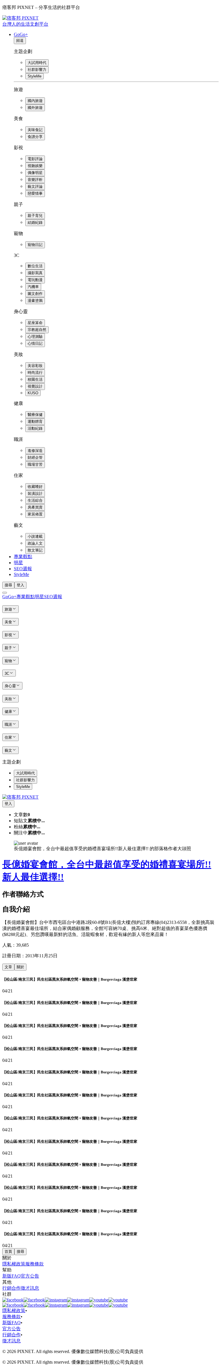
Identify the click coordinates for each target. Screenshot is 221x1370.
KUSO (33, 393)
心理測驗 (35, 336)
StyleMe (34, 76)
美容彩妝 (35, 365)
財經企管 (35, 457)
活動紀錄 (35, 428)
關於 (20, 967)
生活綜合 (35, 500)
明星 (18, 562)
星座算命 (35, 323)
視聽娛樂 (35, 166)
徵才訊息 (30, 1288)
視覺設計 (35, 386)
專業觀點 (23, 556)
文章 (8, 967)
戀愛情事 (35, 193)
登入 (20, 585)
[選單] (4, 593)
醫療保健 (35, 414)
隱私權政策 (13, 1263)
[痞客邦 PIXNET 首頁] (20, 797)
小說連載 (35, 536)
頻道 (20, 40)
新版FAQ (11, 1276)
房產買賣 (35, 507)
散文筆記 (35, 550)
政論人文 (35, 543)
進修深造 (35, 450)
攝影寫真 (35, 273)
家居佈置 (35, 514)
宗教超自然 (37, 329)
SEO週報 (23, 568)
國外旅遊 (35, 107)
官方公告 (30, 1276)
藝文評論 (35, 186)
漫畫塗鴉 (35, 300)
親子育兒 (35, 215)
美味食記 (35, 130)
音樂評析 (35, 179)
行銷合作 (11, 1288)
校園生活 (35, 379)
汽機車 (33, 287)
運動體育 (35, 421)
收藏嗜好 (35, 486)
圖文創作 (35, 293)
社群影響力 (37, 69)
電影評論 (35, 159)
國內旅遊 (35, 100)
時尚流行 (35, 372)
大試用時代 (37, 62)
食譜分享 (35, 136)
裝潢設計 (35, 493)
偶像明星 (35, 172)
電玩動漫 (35, 280)
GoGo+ (21, 34)
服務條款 (34, 1263)
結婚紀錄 (35, 222)
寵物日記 (35, 244)
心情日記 (35, 343)
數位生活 (35, 266)
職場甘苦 (35, 464)
